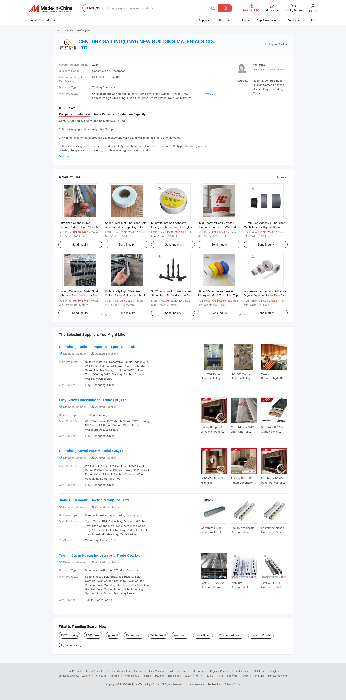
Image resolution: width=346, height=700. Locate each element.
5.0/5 (72, 108)
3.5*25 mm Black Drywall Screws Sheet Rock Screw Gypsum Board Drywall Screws (172, 295)
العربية (188, 675)
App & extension (267, 20)
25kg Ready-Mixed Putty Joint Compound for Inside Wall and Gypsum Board (217, 227)
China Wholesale (157, 671)
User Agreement (195, 684)
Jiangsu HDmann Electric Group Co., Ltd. (94, 500)
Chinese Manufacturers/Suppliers (125, 671)
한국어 (199, 675)
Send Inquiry (80, 244)
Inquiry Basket (276, 44)
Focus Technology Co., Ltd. (147, 684)
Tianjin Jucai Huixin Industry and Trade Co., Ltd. (100, 555)
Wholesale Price (178, 671)
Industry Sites (198, 671)
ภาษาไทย (232, 675)
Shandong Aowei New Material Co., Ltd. (93, 451)
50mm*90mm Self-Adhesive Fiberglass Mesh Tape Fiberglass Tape (172, 227)
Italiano (147, 675)
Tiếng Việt (258, 675)
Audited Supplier (107, 353)
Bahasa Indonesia (278, 675)
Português (100, 675)
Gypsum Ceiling (71, 645)
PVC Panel (93, 635)
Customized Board (230, 635)
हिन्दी (220, 675)
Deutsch (159, 675)
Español (85, 675)
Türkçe (244, 675)
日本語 (210, 675)
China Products (94, 671)
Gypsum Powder (261, 635)
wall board (180, 635)
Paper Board (134, 635)
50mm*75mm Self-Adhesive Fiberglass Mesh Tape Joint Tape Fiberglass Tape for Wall (218, 295)
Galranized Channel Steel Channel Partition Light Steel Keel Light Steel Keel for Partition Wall (79, 227)
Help (244, 20)
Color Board (203, 635)
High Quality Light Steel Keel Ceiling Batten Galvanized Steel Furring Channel (125, 295)
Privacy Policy (232, 684)
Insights (274, 671)
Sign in (313, 10)
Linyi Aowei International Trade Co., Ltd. (93, 400)
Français (114, 675)
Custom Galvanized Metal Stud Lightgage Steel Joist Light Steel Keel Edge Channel (78, 295)
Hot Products (75, 671)
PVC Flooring (69, 635)
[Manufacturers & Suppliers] (50, 8)
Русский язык (131, 675)
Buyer (223, 20)
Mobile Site (260, 671)
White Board (158, 635)
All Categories (43, 20)
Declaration (214, 684)
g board (113, 635)
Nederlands (174, 675)
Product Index (242, 671)
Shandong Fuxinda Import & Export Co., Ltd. (97, 347)
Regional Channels (220, 671)
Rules (314, 20)
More (208, 93)
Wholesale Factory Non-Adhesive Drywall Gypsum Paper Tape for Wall (265, 295)
